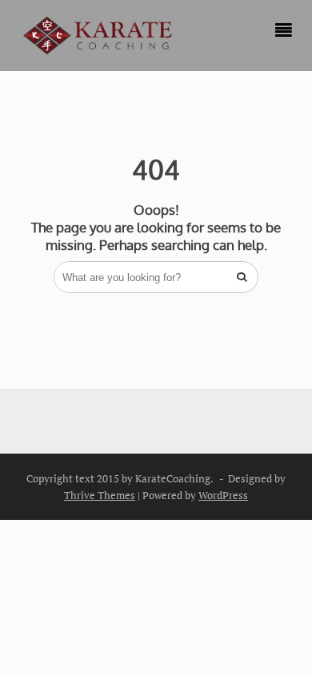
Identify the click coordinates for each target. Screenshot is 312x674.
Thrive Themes (99, 495)
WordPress (223, 495)
